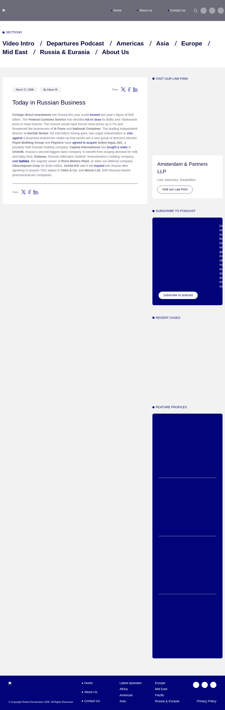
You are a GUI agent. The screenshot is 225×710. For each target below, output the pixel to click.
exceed (95, 115)
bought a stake (117, 147)
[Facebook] (212, 10)
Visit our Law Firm (175, 189)
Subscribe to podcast (178, 295)
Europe (191, 43)
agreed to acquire (84, 142)
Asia (162, 43)
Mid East (15, 51)
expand (99, 165)
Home (117, 10)
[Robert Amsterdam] (3, 10)
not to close (93, 119)
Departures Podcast (75, 43)
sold (20, 161)
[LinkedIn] (221, 10)
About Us (145, 10)
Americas (130, 43)
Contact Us (177, 10)
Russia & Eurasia (65, 51)
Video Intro (18, 43)
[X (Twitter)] (203, 10)
